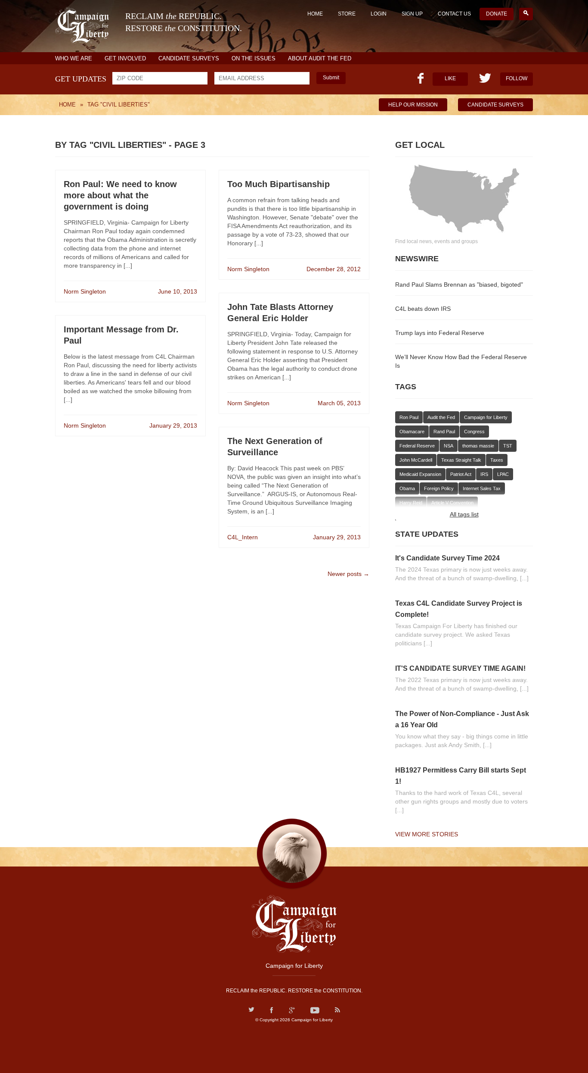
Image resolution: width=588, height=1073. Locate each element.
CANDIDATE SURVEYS (188, 58)
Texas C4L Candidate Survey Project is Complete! (458, 609)
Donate (496, 14)
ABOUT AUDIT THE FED (319, 58)
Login (379, 14)
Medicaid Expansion (420, 474)
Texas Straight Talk (461, 460)
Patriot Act (460, 474)
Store (347, 14)
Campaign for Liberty (486, 417)
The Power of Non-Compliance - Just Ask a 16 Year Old (462, 719)
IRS (484, 474)
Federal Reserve (417, 445)
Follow (516, 78)
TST (507, 445)
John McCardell (415, 460)
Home (315, 14)
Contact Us (454, 14)
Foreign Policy (439, 488)
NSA (448, 445)
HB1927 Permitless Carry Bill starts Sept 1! (460, 775)
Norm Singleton (85, 291)
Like (450, 78)
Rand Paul (444, 431)
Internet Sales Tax (482, 488)
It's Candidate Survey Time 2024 (447, 558)
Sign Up (412, 14)
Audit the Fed (441, 417)
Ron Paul (408, 417)
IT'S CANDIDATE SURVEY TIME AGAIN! (460, 668)
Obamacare (411, 431)
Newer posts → (348, 573)
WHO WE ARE (73, 58)
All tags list (464, 514)
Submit (331, 78)
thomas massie (478, 445)
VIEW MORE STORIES (426, 834)
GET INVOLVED (125, 58)
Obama (407, 488)
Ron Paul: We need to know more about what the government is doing (120, 195)
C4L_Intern (242, 537)
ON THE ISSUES (253, 58)
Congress (474, 431)
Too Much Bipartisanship (278, 184)
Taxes (496, 460)
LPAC (503, 474)
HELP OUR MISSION (413, 105)
